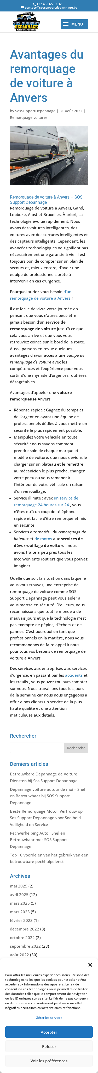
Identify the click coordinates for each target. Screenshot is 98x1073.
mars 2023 (20, 911)
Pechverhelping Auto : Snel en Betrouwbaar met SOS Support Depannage (38, 839)
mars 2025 (20, 903)
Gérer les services (49, 1017)
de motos (43, 538)
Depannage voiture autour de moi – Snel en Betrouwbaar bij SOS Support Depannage (47, 796)
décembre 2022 (24, 929)
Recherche (76, 747)
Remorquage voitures (29, 117)
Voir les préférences (49, 1060)
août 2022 (19, 954)
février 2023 (21, 920)
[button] (90, 964)
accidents (74, 675)
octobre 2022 (22, 937)
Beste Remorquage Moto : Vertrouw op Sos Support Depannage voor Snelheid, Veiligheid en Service (46, 818)
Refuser (49, 1046)
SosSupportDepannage (35, 110)
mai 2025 (18, 886)
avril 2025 (19, 894)
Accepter (49, 1032)
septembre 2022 (25, 946)
